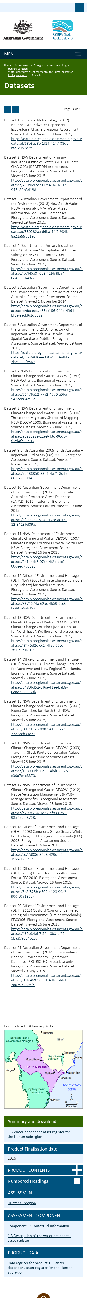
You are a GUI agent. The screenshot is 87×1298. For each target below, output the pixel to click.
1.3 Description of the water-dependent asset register (39, 1238)
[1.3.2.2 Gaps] (7, 109)
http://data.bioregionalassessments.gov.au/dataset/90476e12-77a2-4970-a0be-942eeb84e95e (47, 394)
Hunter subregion (18, 68)
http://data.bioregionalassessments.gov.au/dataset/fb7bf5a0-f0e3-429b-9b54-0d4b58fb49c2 (47, 273)
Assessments (22, 65)
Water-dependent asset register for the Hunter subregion (40, 72)
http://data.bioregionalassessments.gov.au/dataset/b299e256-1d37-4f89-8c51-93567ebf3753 (47, 813)
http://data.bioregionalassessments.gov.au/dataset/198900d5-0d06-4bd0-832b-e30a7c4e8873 (47, 771)
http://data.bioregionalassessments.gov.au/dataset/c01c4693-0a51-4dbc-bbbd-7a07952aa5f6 (47, 980)
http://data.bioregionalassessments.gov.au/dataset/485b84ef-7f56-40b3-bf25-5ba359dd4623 (47, 933)
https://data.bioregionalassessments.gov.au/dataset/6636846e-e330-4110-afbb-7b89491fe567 (46, 357)
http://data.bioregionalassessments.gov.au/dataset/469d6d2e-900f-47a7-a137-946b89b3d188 (47, 185)
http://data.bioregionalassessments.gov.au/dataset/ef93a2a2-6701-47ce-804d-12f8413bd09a (47, 520)
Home (7, 65)
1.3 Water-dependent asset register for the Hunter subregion (39, 1134)
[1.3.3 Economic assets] (15, 109)
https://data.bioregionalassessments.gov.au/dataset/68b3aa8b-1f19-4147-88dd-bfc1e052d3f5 (46, 143)
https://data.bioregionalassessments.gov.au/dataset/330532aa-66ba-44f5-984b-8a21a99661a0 (46, 231)
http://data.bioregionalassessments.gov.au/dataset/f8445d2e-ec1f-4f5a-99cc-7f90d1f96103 (47, 645)
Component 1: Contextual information (38, 1226)
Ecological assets (17, 75)
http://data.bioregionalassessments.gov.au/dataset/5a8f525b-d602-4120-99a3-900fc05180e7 (47, 892)
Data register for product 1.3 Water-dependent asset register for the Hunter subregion (40, 1268)
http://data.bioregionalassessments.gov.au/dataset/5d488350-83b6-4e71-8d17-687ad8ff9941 (47, 473)
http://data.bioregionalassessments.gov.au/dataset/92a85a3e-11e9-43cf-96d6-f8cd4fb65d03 (47, 436)
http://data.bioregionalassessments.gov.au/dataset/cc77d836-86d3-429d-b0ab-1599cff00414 (47, 854)
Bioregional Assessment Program (52, 65)
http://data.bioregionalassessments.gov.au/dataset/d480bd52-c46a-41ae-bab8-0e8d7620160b (47, 687)
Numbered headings (28, 1181)
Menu (10, 54)
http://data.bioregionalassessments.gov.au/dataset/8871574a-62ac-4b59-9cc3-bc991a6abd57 (47, 603)
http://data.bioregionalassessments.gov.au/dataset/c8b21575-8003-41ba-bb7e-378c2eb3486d (47, 729)
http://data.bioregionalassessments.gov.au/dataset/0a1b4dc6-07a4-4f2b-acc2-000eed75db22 (47, 562)
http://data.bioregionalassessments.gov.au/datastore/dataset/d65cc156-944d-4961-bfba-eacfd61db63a (47, 311)
